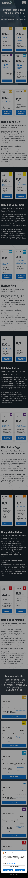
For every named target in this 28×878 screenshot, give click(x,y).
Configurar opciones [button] (14, 866)
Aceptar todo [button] (20, 870)
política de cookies (11, 863)
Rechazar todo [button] (8, 870)
